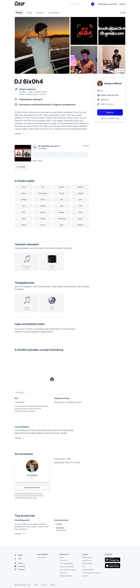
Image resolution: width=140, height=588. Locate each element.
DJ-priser (63, 573)
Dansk (20, 555)
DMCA (53, 585)
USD (18, 559)
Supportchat (86, 560)
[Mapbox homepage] (19, 392)
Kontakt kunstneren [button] (32, 488)
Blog (61, 557)
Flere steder (41, 557)
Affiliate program (66, 576)
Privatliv (44, 585)
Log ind (122, 4)
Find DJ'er (63, 560)
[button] (92, 4)
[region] (52, 373)
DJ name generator (67, 567)
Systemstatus (87, 563)
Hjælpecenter (87, 557)
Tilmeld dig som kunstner (107, 4)
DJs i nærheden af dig (68, 570)
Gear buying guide (66, 563)
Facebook (21, 566)
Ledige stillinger (88, 570)
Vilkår (36, 585)
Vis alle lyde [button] (21, 167)
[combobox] (82, 4)
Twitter (20, 563)
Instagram (21, 569)
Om (83, 567)
